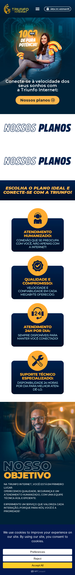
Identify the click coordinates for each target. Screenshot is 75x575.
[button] (37, 9)
